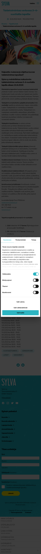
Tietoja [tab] (33, 240)
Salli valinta (20, 302)
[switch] (36, 280)
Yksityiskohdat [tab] (20, 240)
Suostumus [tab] (7, 240)
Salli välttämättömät (20, 307)
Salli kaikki (20, 313)
